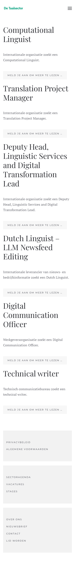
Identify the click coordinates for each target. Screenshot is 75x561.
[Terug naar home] (13, 8)
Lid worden (16, 540)
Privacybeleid (18, 442)
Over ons (14, 519)
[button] (70, 8)
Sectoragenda (18, 477)
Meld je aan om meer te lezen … (35, 75)
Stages (12, 491)
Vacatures (15, 484)
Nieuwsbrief (17, 526)
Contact (13, 533)
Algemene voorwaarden (27, 449)
